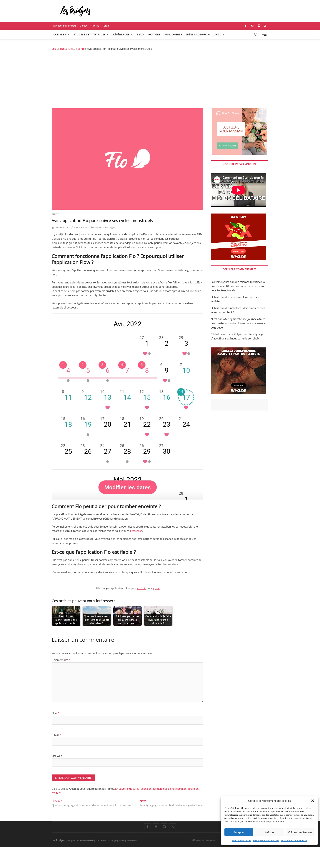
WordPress (100, 840)
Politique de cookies (241, 840)
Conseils (60, 34)
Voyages (154, 34)
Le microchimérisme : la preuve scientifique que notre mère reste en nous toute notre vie (238, 286)
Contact (84, 25)
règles (112, 227)
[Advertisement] (160, 80)
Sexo (140, 34)
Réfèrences (121, 34)
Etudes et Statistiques (89, 34)
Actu (217, 34)
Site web (57, 755)
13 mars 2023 (61, 227)
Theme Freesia (87, 840)
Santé (81, 48)
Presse (95, 25)
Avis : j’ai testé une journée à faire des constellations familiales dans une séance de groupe (238, 323)
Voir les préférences (300, 832)
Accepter (238, 832)
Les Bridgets (59, 48)
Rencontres (173, 34)
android (141, 588)
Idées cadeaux (196, 34)
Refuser (269, 832)
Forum (106, 25)
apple (156, 588)
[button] (312, 801)
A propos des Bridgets (64, 25)
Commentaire (61, 659)
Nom (55, 713)
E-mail (56, 734)
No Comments (80, 227)
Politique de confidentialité (266, 840)
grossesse (136, 530)
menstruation (101, 227)
